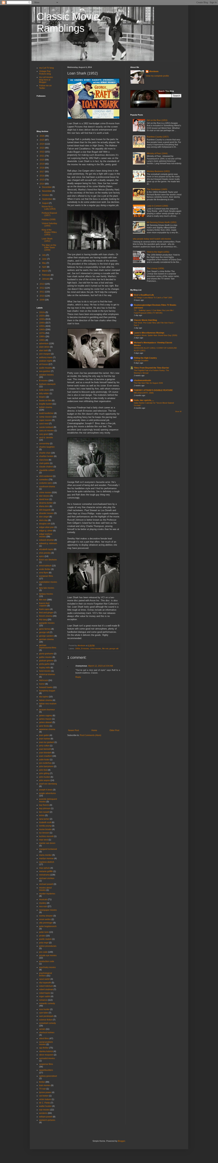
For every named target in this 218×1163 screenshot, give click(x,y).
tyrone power (45, 1092)
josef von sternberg (48, 784)
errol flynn (43, 572)
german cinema (46, 639)
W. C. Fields (44, 1103)
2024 (42, 144)
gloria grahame (46, 653)
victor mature (45, 1099)
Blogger (121, 1141)
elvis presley (45, 553)
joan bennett (45, 749)
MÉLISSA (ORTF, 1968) (144, 393)
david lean (44, 499)
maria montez (45, 855)
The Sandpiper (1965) (157, 189)
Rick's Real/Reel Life (144, 295)
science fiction (45, 1020)
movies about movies (45, 889)
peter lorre (44, 932)
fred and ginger (46, 612)
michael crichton (46, 878)
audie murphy (45, 368)
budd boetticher (46, 413)
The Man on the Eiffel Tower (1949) (49, 247)
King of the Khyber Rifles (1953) (49, 232)
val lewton (44, 1096)
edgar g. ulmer (46, 530)
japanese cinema (47, 729)
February (46, 275)
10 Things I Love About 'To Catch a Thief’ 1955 (153, 298)
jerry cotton (44, 745)
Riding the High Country (145, 358)
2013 (42, 284)
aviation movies (46, 375)
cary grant (43, 434)
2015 (42, 179)
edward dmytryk (46, 540)
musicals (43, 899)
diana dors (44, 506)
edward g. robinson (48, 543)
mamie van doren (47, 843)
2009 (42, 300)
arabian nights (45, 361)
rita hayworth (45, 982)
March (45, 271)
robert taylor (44, 993)
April (44, 267)
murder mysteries (47, 893)
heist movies (45, 671)
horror (42, 684)
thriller (42, 1082)
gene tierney (45, 629)
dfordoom (154, 71)
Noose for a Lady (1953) (49, 207)
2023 (42, 148)
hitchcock (43, 680)
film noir (105, 649)
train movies (44, 1085)
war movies (44, 1110)
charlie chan (45, 453)
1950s (77, 649)
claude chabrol (46, 466)
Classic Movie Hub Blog (145, 320)
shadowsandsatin (142, 380)
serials (42, 1029)
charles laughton (47, 447)
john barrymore (46, 766)
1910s (42, 312)
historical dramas (47, 674)
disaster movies (46, 513)
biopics (42, 397)
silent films (44, 1038)
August (45, 203)
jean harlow (44, 739)
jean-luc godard (46, 742)
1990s (42, 340)
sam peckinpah (46, 1016)
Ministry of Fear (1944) (157, 153)
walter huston (45, 1106)
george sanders (46, 636)
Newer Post (73, 730)
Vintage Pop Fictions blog (45, 72)
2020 (42, 160)
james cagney (45, 715)
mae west (43, 840)
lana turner (44, 819)
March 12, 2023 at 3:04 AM (100, 666)
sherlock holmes (46, 1032)
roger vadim (44, 996)
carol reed (44, 423)
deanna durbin (46, 503)
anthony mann (45, 357)
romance (43, 1000)
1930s (42, 319)
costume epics (45, 483)
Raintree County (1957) (158, 137)
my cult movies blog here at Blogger (46, 79)
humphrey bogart (47, 691)
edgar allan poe (46, 527)
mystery (42, 903)
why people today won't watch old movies (152, 239)
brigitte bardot (45, 404)
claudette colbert (46, 470)
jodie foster (44, 759)
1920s (42, 316)
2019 (42, 164)
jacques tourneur (47, 709)
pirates (42, 936)
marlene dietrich (46, 862)
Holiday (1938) (49, 219)
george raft (113, 649)
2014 (42, 184)
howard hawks (46, 687)
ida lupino (43, 696)
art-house (43, 364)
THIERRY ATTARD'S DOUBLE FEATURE (153, 390)
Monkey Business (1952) (158, 171)
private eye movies (48, 955)
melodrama (44, 875)
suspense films (46, 1064)
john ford (43, 770)
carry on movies (46, 430)
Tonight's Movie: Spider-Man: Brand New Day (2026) (155, 335)
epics (41, 556)
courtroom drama (47, 486)
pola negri (44, 942)
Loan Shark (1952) (47, 239)
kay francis (44, 805)
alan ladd (43, 350)
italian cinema (45, 700)
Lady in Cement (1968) (157, 206)
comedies (43, 479)
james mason (45, 719)
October (46, 195)
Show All (178, 411)
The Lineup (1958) (155, 268)
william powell (45, 1117)
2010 (42, 296)
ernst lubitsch (45, 565)
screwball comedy (47, 1023)
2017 (42, 171)
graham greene (46, 660)
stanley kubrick (46, 1051)
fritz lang (43, 619)
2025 (42, 140)
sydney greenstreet (48, 1076)
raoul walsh (44, 979)
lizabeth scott (45, 822)
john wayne (44, 780)
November (47, 191)
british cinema (45, 407)
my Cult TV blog (46, 68)
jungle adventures (47, 793)
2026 (42, 136)
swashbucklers (46, 1070)
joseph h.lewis (45, 790)
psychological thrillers (45, 974)
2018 (42, 168)
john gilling (44, 773)
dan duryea (44, 496)
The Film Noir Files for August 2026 (148, 383)
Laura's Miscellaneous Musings (149, 333)
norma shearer (46, 916)
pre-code (43, 952)
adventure (44, 343)
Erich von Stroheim (48, 560)
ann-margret (45, 354)
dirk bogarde (45, 510)
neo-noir (43, 906)
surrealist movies (47, 1058)
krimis (42, 815)
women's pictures (47, 1120)
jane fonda (44, 726)
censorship (44, 443)
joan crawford (45, 756)
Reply (78, 677)
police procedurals (47, 946)
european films (46, 576)
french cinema (45, 616)
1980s (42, 336)
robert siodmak (46, 989)
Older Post (114, 730)
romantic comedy (47, 1003)
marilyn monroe (46, 858)
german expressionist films (47, 646)
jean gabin (44, 735)
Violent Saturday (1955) (49, 224)
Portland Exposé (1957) (49, 214)
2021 (42, 156)
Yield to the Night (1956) (158, 252)
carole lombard (46, 427)
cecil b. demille (46, 437)
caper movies (45, 420)
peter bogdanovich (48, 926)
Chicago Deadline (141, 360)
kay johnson (44, 808)
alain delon (44, 347)
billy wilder (44, 393)
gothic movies (45, 657)
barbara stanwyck (47, 384)
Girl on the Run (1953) (157, 120)
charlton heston (46, 456)
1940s (42, 323)
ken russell (44, 812)
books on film (45, 400)
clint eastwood (45, 476)
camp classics (45, 417)
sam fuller (43, 1013)
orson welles (45, 919)
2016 (42, 176)
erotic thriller (45, 569)
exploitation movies (48, 582)
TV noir (42, 1089)
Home (94, 730)
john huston (44, 777)
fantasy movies (46, 594)
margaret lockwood (48, 849)
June (44, 259)
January (46, 279)
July (44, 255)
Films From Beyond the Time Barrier (151, 368)
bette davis (44, 390)
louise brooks (45, 829)
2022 (42, 152)
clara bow (43, 460)
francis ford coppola (44, 604)
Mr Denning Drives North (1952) (161, 222)
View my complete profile (157, 76)
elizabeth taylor (46, 549)
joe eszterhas (45, 763)
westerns (43, 1113)
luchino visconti (46, 836)
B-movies (85, 649)
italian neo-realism (47, 703)
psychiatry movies (47, 967)
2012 (42, 288)
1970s (42, 333)
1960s (42, 329)
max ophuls (44, 868)
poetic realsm (45, 939)
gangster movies (46, 623)
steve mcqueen (46, 1055)
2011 (42, 292)
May (44, 263)
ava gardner (44, 371)
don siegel (44, 516)
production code (46, 961)
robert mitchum (46, 986)
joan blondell (45, 752)
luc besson (44, 833)
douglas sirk (44, 523)
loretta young (45, 826)
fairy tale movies (46, 588)
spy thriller (44, 1048)
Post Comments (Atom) (90, 735)
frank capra (44, 609)
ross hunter (44, 1009)
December (47, 187)
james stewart (45, 722)
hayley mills (44, 667)
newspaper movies (48, 910)
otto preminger (46, 923)
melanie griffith (46, 871)
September (47, 199)
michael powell (46, 884)
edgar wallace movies (45, 535)
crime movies (95, 649)
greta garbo (44, 664)
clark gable (44, 463)
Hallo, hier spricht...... (144, 400)
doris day (43, 520)
